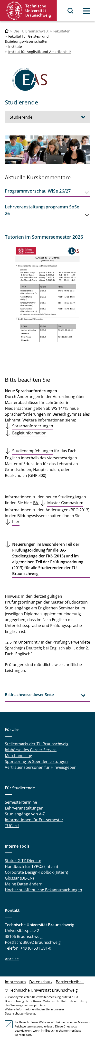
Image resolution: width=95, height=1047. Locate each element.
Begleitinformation (29, 433)
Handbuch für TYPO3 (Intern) (31, 866)
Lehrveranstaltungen (24, 808)
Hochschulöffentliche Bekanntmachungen (43, 890)
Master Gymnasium (65, 502)
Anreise (12, 959)
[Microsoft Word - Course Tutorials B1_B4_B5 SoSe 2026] (47, 297)
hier (15, 521)
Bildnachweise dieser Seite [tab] (29, 694)
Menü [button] (86, 11)
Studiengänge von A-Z (25, 814)
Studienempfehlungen (32, 450)
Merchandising (18, 755)
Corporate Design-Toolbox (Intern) (36, 872)
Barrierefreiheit (70, 982)
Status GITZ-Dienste (23, 860)
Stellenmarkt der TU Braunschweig (36, 744)
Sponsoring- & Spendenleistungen (36, 761)
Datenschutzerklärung (20, 1013)
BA (35, 502)
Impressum (15, 982)
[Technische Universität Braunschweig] (28, 10)
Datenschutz (40, 982)
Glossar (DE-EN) (19, 878)
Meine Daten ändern (24, 884)
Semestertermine (21, 802)
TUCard (12, 825)
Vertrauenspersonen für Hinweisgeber (40, 767)
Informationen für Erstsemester (34, 819)
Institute (15, 46)
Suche (70, 10)
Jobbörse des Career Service (31, 749)
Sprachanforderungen (32, 426)
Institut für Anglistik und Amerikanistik (39, 51)
